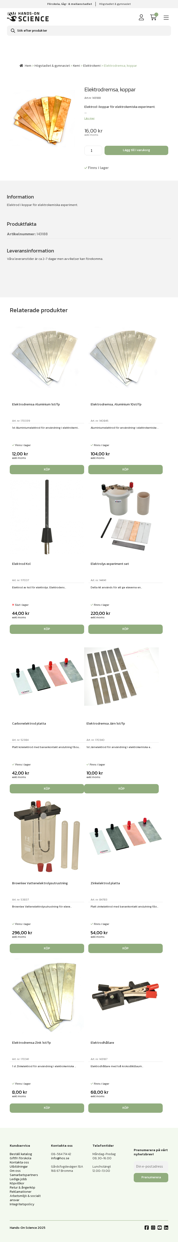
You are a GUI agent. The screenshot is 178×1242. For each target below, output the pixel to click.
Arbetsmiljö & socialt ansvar (25, 1197)
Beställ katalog (21, 1154)
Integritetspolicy (22, 1204)
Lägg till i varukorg (136, 150)
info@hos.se (60, 1158)
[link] (154, 17)
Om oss (15, 1170)
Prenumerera (151, 1177)
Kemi (76, 65)
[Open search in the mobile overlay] (89, 31)
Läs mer (89, 118)
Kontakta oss (19, 1162)
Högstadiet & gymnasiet (115, 4)
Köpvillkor (17, 1183)
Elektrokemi (92, 65)
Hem (28, 65)
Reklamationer (21, 1191)
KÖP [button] (47, 469)
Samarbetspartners (24, 1174)
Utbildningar (19, 1166)
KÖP (47, 628)
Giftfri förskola (20, 1158)
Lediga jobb (18, 1179)
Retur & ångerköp (22, 1187)
